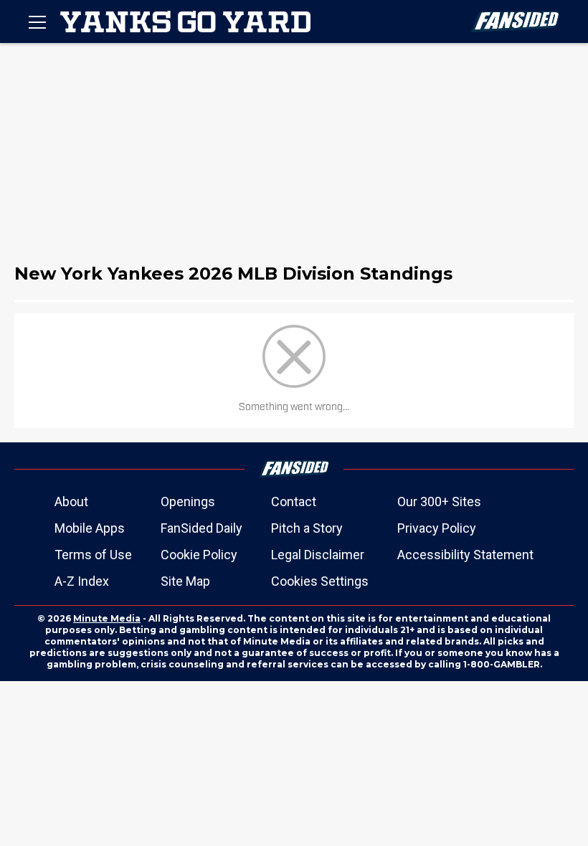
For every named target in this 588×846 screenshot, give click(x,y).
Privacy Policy (436, 528)
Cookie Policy (199, 554)
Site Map (185, 581)
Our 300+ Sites (439, 501)
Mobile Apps (89, 528)
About (71, 501)
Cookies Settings (320, 581)
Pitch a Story (307, 528)
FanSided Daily (201, 528)
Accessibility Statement (465, 554)
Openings (188, 501)
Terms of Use (93, 554)
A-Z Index (81, 581)
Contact (293, 501)
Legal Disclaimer (317, 554)
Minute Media (107, 618)
